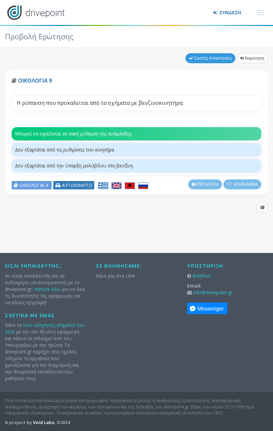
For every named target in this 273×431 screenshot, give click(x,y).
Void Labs (43, 422)
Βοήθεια (201, 276)
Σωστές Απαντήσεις (212, 58)
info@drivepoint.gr (212, 292)
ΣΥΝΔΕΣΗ (229, 12)
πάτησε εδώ (47, 289)
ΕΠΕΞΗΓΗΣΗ (206, 184)
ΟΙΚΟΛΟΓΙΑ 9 (35, 80)
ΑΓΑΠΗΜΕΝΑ (245, 184)
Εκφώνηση (254, 58)
